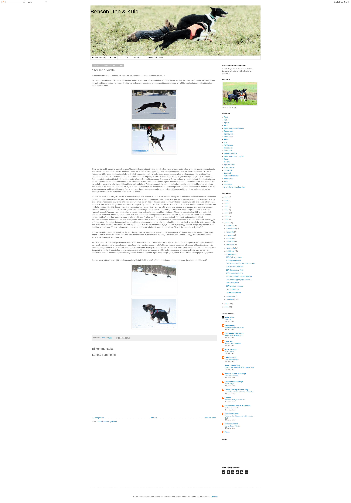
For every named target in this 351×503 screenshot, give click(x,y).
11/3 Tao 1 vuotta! (232, 289)
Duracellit (229, 341)
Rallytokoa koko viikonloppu (234, 327)
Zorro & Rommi (231, 350)
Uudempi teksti (98, 418)
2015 (227, 216)
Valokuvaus (228, 145)
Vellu (226, 181)
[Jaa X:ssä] (123, 338)
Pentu (226, 139)
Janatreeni (228, 170)
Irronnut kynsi (229, 167)
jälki (225, 142)
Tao (120, 58)
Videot (226, 120)
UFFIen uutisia (230, 358)
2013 (227, 223)
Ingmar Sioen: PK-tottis (232, 426)
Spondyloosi (228, 134)
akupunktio (228, 184)
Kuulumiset (137, 58)
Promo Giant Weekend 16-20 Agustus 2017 (239, 368)
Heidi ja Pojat (230, 325)
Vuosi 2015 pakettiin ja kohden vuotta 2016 (239, 392)
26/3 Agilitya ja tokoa (234, 257)
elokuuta (230, 238)
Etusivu (154, 418)
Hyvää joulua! (229, 351)
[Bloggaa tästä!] (120, 338)
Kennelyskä (228, 179)
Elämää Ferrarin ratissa (234, 333)
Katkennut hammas (231, 176)
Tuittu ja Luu (229, 317)
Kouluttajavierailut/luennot (234, 128)
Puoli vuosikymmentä (232, 359)
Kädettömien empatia (232, 408)
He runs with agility (99, 58)
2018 (227, 207)
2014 (227, 219)
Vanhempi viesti (210, 418)
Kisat (226, 126)
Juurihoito (228, 173)
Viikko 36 (228, 319)
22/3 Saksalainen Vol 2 (234, 270)
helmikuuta (231, 296)
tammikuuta (231, 300)
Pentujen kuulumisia (231, 376)
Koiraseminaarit (231, 424)
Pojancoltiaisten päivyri (234, 382)
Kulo (127, 58)
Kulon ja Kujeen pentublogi (235, 374)
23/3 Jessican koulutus (234, 267)
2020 (227, 200)
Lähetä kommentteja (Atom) (107, 422)
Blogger (215, 497)
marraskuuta (231, 229)
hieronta (227, 162)
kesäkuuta (231, 245)
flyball (226, 159)
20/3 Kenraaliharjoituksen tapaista (239, 276)
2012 (227, 304)
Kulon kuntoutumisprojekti (234, 156)
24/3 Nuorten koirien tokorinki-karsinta (240, 264)
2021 (227, 197)
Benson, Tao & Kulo (114, 11)
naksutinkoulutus (230, 153)
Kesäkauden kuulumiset (233, 343)
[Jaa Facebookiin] (125, 338)
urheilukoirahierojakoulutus (234, 187)
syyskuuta (230, 235)
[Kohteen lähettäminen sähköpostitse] (117, 338)
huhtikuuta (231, 251)
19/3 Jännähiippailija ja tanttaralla (238, 280)
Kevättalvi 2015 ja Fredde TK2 (235, 400)
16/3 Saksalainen (232, 283)
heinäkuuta (231, 242)
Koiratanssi (228, 148)
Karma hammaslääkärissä (233, 335)
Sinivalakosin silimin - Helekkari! (237, 406)
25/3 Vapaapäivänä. (233, 260)
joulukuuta (231, 225)
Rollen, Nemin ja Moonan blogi (236, 390)
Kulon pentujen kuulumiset (154, 58)
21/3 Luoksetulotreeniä (234, 273)
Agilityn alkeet (229, 165)
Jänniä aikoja (229, 384)
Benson (113, 58)
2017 (227, 210)
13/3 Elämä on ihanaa (234, 286)
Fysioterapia (228, 131)
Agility (226, 123)
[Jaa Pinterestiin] (128, 338)
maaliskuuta (231, 254)
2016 (227, 213)
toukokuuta (231, 248)
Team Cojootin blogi (232, 366)
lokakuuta (230, 232)
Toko (226, 117)
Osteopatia (228, 151)
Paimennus (228, 137)
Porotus (228, 398)
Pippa (227, 432)
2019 (227, 203)
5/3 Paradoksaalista (233, 292)
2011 (227, 307)
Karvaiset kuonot (231, 414)
